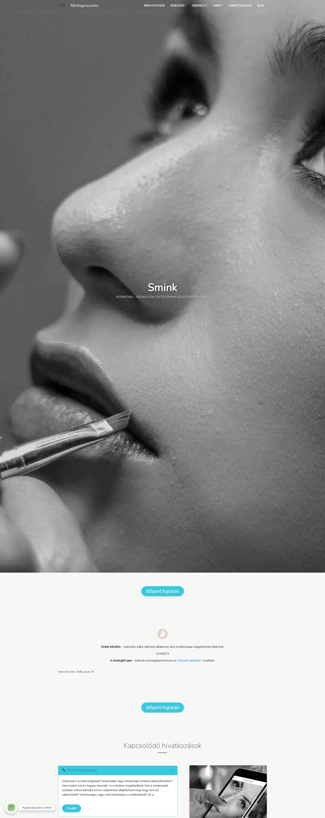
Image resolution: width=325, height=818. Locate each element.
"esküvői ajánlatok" (189, 660)
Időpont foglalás (162, 591)
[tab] (117, 770)
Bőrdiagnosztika (84, 5)
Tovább (71, 808)
